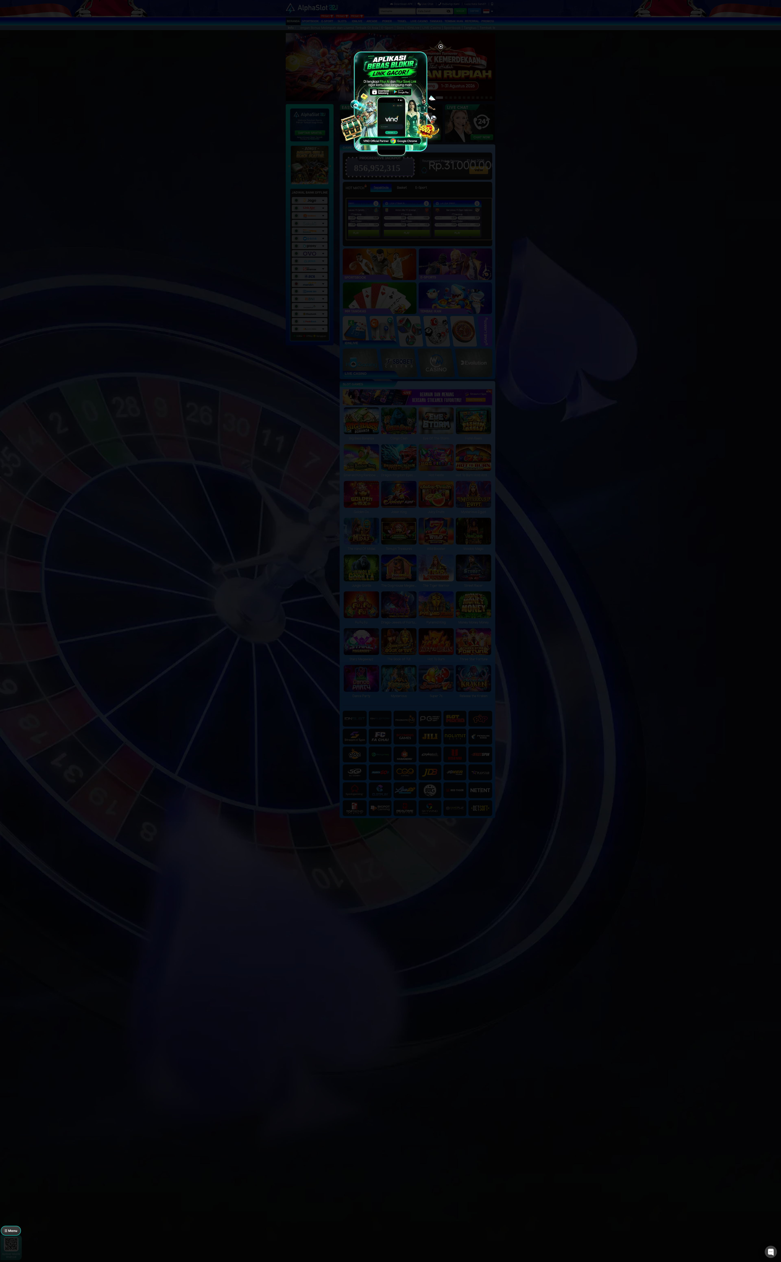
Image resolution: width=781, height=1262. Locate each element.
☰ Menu (10, 1231)
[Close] (441, 47)
